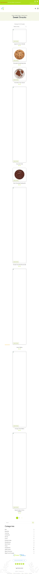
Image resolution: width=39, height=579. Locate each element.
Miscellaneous (8, 542)
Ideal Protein (18, 15)
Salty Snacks (7, 544)
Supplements (7, 547)
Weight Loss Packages (9, 553)
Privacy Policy (9, 573)
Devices (6, 536)
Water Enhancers (8, 551)
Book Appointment (33, 3)
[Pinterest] (19, 564)
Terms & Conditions (16, 573)
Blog (22, 573)
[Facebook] (16, 564)
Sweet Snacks (8, 549)
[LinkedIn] (23, 564)
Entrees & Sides (8, 540)
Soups (6, 545)
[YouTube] (21, 564)
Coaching (7, 533)
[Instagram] (17, 564)
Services (26, 573)
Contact (30, 573)
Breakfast (7, 531)
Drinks (6, 538)
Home (13, 15)
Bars (6, 529)
